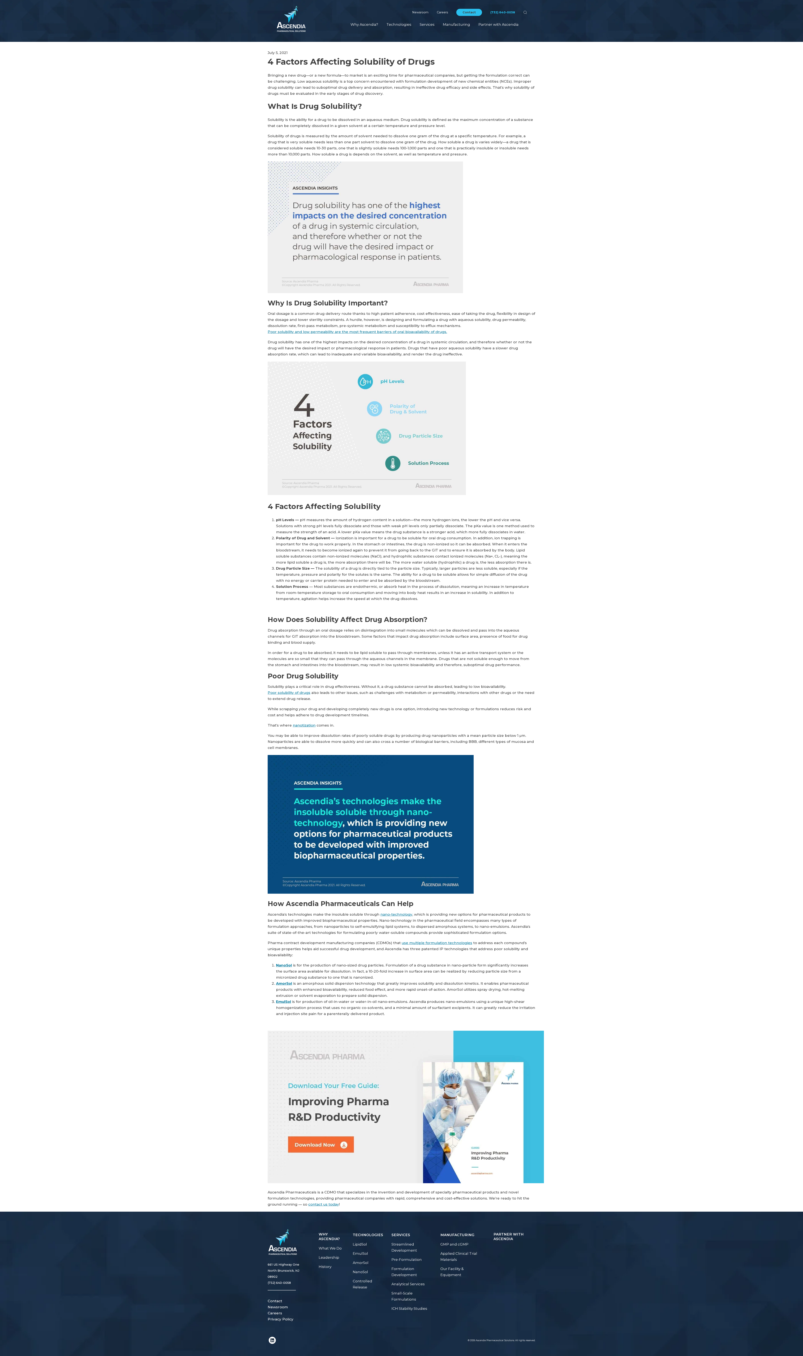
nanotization (304, 725)
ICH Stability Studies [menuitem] (409, 1308)
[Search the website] (525, 12)
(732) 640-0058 (502, 12)
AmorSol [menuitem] (360, 1263)
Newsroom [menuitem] (278, 1307)
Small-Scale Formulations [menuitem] (403, 1296)
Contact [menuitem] (275, 1301)
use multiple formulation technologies (437, 943)
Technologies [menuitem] (398, 24)
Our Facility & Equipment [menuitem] (452, 1272)
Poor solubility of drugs (289, 693)
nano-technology (396, 914)
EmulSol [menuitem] (360, 1253)
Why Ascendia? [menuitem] (364, 24)
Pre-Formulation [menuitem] (406, 1259)
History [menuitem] (325, 1267)
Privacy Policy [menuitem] (280, 1319)
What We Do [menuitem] (330, 1248)
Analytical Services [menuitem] (408, 1284)
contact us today (323, 1204)
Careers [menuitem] (275, 1313)
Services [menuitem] (427, 24)
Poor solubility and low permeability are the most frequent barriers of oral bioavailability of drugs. (357, 332)
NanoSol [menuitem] (360, 1272)
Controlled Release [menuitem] (362, 1284)
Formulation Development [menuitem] (404, 1272)
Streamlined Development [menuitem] (404, 1247)
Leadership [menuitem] (329, 1257)
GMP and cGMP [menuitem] (454, 1244)
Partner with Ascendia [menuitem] (498, 24)
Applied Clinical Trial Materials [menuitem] (458, 1256)
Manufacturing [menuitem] (456, 24)
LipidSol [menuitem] (360, 1244)
